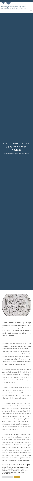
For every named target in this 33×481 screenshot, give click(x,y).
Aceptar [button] (17, 477)
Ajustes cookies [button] (7, 477)
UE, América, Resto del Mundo (20, 143)
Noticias (5, 143)
